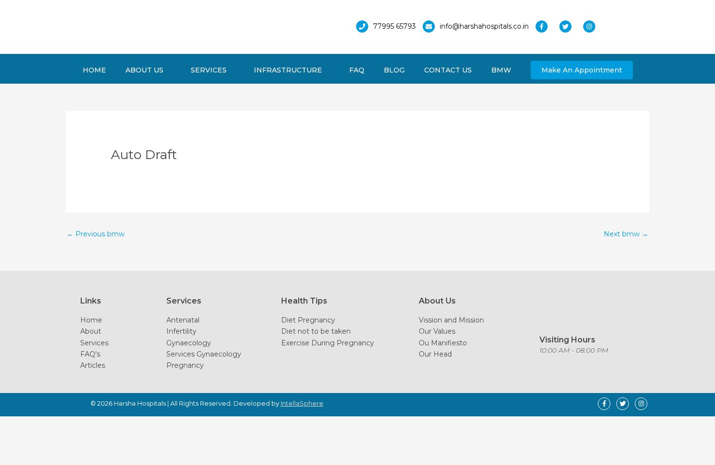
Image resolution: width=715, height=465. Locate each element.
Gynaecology (188, 343)
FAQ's (90, 354)
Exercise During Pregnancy (327, 343)
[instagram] (591, 26)
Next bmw (626, 234)
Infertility (181, 331)
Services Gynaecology (203, 354)
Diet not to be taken (316, 331)
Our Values (437, 331)
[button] (582, 70)
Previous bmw (96, 234)
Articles (92, 365)
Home (91, 320)
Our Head (435, 354)
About (90, 331)
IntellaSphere (302, 403)
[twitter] (570, 26)
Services (94, 343)
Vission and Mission (451, 320)
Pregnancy (185, 365)
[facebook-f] (546, 26)
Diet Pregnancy (308, 320)
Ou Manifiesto (443, 343)
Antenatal (182, 320)
